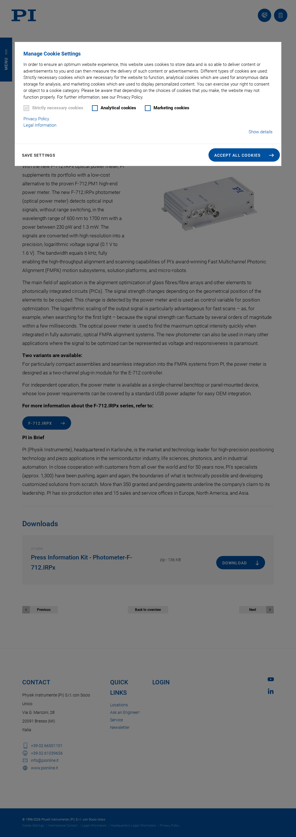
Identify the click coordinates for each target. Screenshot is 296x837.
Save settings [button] (38, 155)
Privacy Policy (36, 118)
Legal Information (39, 125)
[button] (244, 155)
